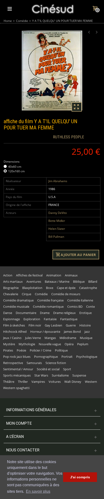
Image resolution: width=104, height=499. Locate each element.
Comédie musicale (16, 306)
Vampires (38, 381)
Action (7, 275)
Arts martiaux (13, 281)
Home (8, 21)
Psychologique (86, 356)
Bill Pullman (56, 237)
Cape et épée (66, 288)
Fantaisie (50, 319)
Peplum (82, 344)
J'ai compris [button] (80, 477)
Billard (92, 281)
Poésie (21, 350)
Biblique (79, 281)
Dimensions (12, 162)
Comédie (22, 21)
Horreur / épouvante (45, 331)
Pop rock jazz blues (16, 356)
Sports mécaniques (17, 375)
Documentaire (26, 313)
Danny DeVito (57, 213)
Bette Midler (56, 221)
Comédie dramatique (18, 300)
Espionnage (11, 319)
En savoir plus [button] (38, 491)
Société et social (48, 369)
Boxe (49, 288)
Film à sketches (14, 325)
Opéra (69, 344)
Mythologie (27, 344)
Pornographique (46, 356)
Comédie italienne (80, 300)
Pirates (8, 350)
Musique (86, 338)
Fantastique (68, 319)
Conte (90, 306)
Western (91, 381)
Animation (53, 275)
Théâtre (8, 381)
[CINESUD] (52, 8)
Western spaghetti (16, 388)
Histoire (85, 325)
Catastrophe (88, 288)
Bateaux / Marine (57, 281)
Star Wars (41, 375)
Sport (67, 369)
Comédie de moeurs (65, 294)
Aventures (33, 281)
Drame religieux (64, 313)
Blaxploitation (32, 288)
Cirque (26, 294)
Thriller (23, 381)
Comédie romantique (48, 306)
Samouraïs (34, 363)
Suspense (79, 375)
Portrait (67, 356)
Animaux (71, 275)
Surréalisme (60, 375)
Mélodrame (67, 338)
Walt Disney (72, 381)
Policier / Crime (40, 350)
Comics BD (74, 306)
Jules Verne (33, 338)
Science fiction (55, 363)
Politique (61, 350)
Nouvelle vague (50, 344)
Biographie (11, 288)
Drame (45, 313)
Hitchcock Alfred (15, 331)
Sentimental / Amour (18, 369)
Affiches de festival (29, 275)
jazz (87, 331)
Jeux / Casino (12, 338)
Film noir (35, 325)
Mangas (50, 338)
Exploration (31, 319)
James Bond (72, 331)
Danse (7, 313)
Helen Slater (56, 229)
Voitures (55, 381)
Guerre (71, 325)
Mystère (9, 344)
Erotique (85, 313)
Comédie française (50, 300)
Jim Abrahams (57, 181)
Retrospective (13, 363)
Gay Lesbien (53, 325)
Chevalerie (10, 294)
